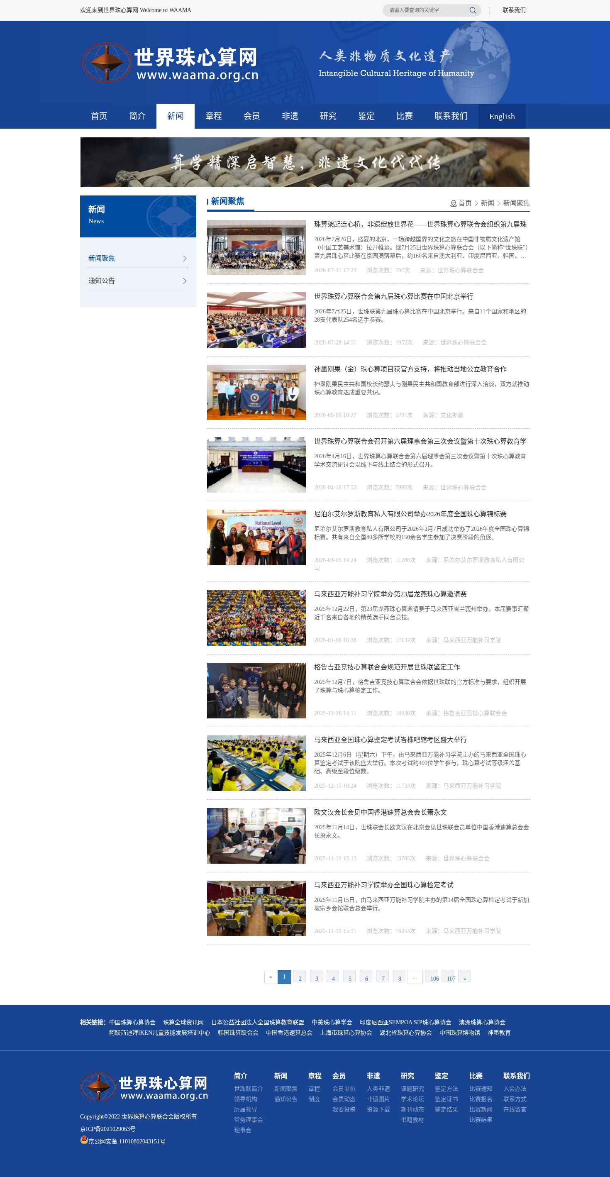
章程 (213, 116)
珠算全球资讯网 (183, 1022)
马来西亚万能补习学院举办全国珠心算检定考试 (384, 885)
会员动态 (344, 1099)
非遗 (290, 116)
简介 (137, 116)
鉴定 (366, 116)
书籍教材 (412, 1120)
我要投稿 (344, 1109)
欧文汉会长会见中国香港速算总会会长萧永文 (380, 812)
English (502, 116)
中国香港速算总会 (289, 1033)
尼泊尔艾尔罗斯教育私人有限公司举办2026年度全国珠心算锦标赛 (410, 514)
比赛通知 (481, 1089)
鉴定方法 (446, 1089)
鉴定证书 (446, 1099)
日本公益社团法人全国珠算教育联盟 (257, 1022)
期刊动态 (412, 1109)
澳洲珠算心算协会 (482, 1022)
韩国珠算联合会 (238, 1033)
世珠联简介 (248, 1089)
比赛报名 (481, 1099)
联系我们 (514, 10)
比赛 (404, 116)
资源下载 (378, 1109)
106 (433, 979)
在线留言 (515, 1109)
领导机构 (245, 1099)
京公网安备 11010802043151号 (127, 1141)
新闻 (175, 116)
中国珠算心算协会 (132, 1022)
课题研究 (412, 1089)
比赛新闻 (481, 1109)
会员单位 (344, 1089)
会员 (252, 116)
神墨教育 (499, 1033)
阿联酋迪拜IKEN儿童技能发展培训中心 (159, 1033)
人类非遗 (378, 1089)
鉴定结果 (446, 1109)
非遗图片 (378, 1099)
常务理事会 (248, 1120)
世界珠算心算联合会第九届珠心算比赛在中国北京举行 (393, 296)
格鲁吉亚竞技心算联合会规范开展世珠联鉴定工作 (387, 667)
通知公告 (101, 280)
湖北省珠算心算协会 (406, 1033)
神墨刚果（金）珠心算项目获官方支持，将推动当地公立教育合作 (410, 369)
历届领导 (245, 1109)
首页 (99, 116)
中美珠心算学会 (332, 1022)
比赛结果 (481, 1120)
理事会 (242, 1130)
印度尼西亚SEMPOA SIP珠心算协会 (405, 1022)
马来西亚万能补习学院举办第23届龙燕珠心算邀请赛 (390, 594)
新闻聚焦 (101, 258)
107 (450, 979)
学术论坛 (412, 1099)
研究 (328, 116)
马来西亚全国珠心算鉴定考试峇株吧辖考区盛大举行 (390, 739)
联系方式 (515, 1099)
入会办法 (515, 1089)
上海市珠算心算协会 (346, 1033)
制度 (314, 1099)
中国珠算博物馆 (459, 1033)
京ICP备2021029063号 (108, 1129)
